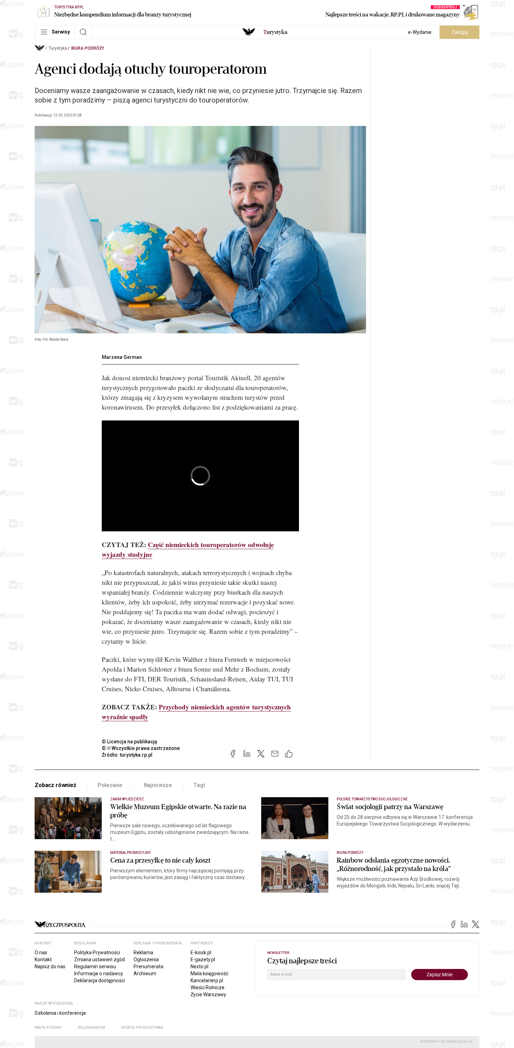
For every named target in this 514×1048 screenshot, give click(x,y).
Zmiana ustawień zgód (99, 959)
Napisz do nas (50, 966)
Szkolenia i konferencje (60, 1013)
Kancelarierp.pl (207, 980)
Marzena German (122, 357)
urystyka (275, 32)
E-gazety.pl (203, 959)
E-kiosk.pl (201, 952)
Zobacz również (55, 785)
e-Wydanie (419, 32)
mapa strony (48, 1027)
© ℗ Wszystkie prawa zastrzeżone (141, 748)
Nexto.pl (199, 966)
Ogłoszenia (146, 959)
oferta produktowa (142, 1027)
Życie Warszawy (208, 994)
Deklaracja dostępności (99, 980)
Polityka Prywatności (97, 952)
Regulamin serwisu (95, 966)
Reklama (143, 952)
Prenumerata (148, 966)
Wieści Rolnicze (207, 987)
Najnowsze (158, 785)
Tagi (199, 785)
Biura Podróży (87, 48)
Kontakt (43, 959)
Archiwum (145, 973)
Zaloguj (459, 32)
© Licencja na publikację (130, 741)
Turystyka (58, 48)
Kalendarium (91, 1027)
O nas (41, 952)
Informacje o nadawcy (98, 973)
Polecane (110, 785)
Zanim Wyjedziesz (127, 799)
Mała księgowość (209, 973)
